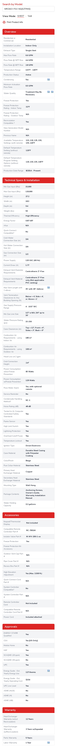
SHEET (20, 16)
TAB (30, 16)
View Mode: (9, 16)
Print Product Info (15, 22)
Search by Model (13, 4)
